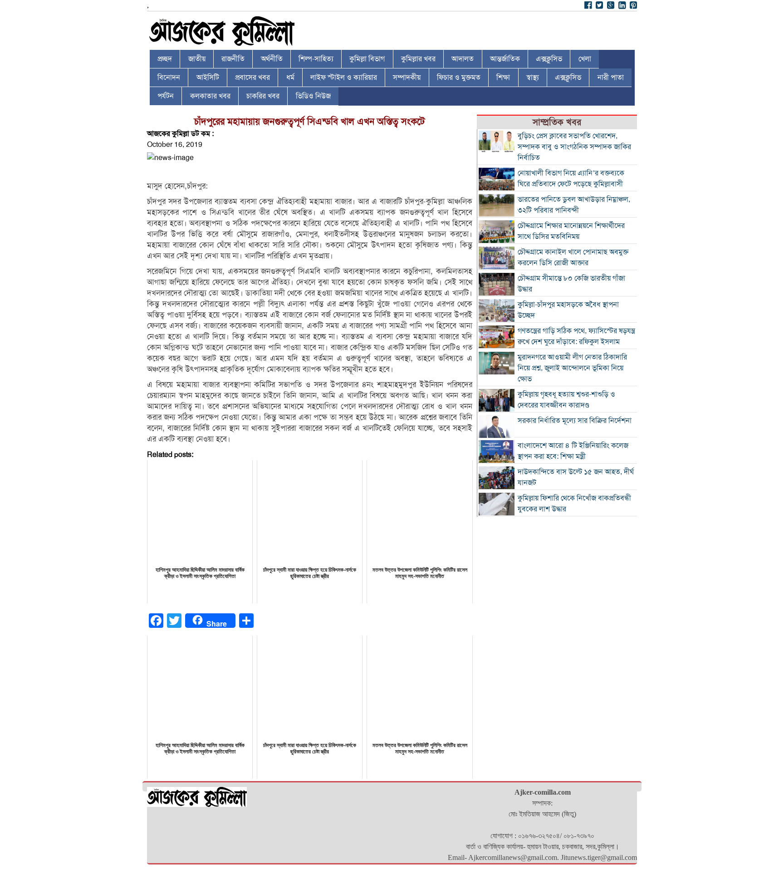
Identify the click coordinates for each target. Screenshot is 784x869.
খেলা (584, 58)
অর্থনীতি (272, 58)
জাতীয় (197, 58)
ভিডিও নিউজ (313, 96)
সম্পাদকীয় (407, 77)
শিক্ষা (503, 77)
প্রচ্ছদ (164, 58)
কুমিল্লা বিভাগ (367, 58)
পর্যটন (165, 96)
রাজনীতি (233, 58)
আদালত (462, 58)
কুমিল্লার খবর (418, 58)
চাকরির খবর (262, 96)
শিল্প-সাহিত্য (316, 58)
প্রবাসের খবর (252, 77)
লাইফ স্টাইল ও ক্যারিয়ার (343, 77)
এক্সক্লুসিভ (549, 58)
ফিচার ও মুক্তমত (458, 77)
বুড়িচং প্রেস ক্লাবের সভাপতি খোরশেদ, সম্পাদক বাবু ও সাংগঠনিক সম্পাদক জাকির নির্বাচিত (574, 146)
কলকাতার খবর (210, 96)
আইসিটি (207, 77)
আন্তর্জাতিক (505, 58)
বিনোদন (168, 77)
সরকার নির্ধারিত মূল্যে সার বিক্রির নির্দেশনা (575, 420)
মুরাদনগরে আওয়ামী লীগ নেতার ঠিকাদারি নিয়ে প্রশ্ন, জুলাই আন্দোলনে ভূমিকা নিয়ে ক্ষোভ (572, 368)
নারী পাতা (611, 77)
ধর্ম (290, 77)
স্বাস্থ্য (532, 77)
